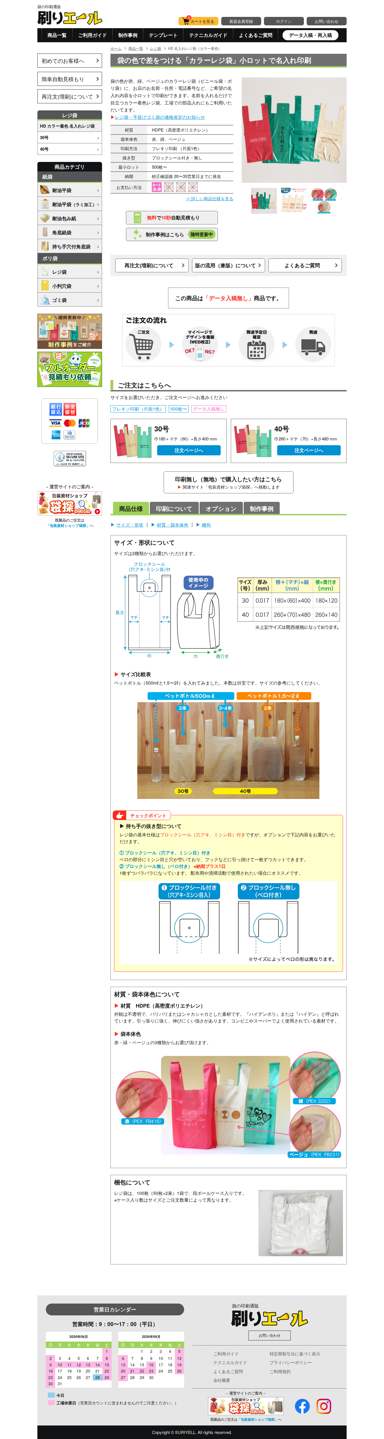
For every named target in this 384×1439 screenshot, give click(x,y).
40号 (44, 149)
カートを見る (201, 20)
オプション (221, 508)
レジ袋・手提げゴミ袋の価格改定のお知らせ (160, 117)
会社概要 (221, 1380)
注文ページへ (189, 450)
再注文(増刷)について (67, 96)
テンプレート (163, 35)
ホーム (115, 48)
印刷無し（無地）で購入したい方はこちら (228, 482)
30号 (44, 137)
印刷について (174, 508)
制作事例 (127, 35)
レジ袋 (155, 48)
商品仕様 (131, 508)
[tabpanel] (294, 130)
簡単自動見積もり (63, 79)
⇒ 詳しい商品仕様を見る (209, 198)
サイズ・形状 (129, 525)
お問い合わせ (326, 21)
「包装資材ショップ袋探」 (68, 525)
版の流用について (225, 265)
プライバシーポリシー (291, 1362)
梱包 (206, 525)
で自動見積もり (173, 217)
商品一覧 (57, 35)
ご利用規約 (280, 1371)
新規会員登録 (241, 21)
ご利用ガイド (92, 35)
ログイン (284, 21)
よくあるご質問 (255, 35)
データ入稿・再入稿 (310, 35)
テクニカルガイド (208, 35)
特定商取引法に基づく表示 (295, 1353)
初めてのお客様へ (63, 60)
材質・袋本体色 (172, 525)
